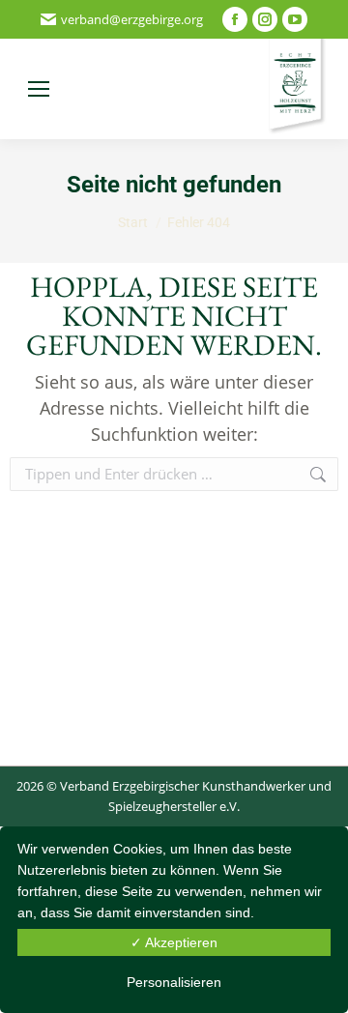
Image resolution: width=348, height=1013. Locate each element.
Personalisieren (174, 982)
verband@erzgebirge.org (132, 19)
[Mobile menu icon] (38, 89)
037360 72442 (136, 89)
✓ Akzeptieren (174, 942)
